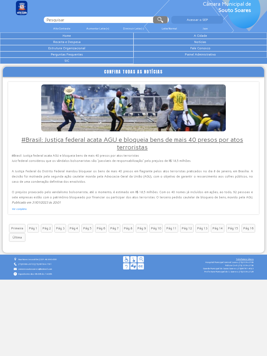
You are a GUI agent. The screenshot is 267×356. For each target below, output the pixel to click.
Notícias (200, 42)
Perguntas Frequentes (67, 54)
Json (205, 28)
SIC (66, 61)
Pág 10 (156, 228)
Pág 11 (171, 228)
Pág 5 (87, 228)
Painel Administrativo (200, 54)
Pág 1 (33, 228)
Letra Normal (169, 28)
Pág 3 (60, 228)
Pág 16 (248, 228)
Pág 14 (218, 228)
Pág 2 (47, 228)
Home (67, 36)
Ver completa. (19, 208)
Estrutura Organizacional (66, 48)
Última (17, 237)
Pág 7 (114, 228)
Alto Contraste (61, 28)
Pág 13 (202, 228)
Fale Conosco (200, 48)
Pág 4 (74, 228)
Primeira (17, 228)
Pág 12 (187, 228)
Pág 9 (141, 228)
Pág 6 (101, 228)
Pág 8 (128, 228)
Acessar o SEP (197, 20)
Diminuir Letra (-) (133, 28)
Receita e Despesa (67, 42)
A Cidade (200, 36)
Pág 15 (233, 228)
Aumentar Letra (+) (97, 28)
